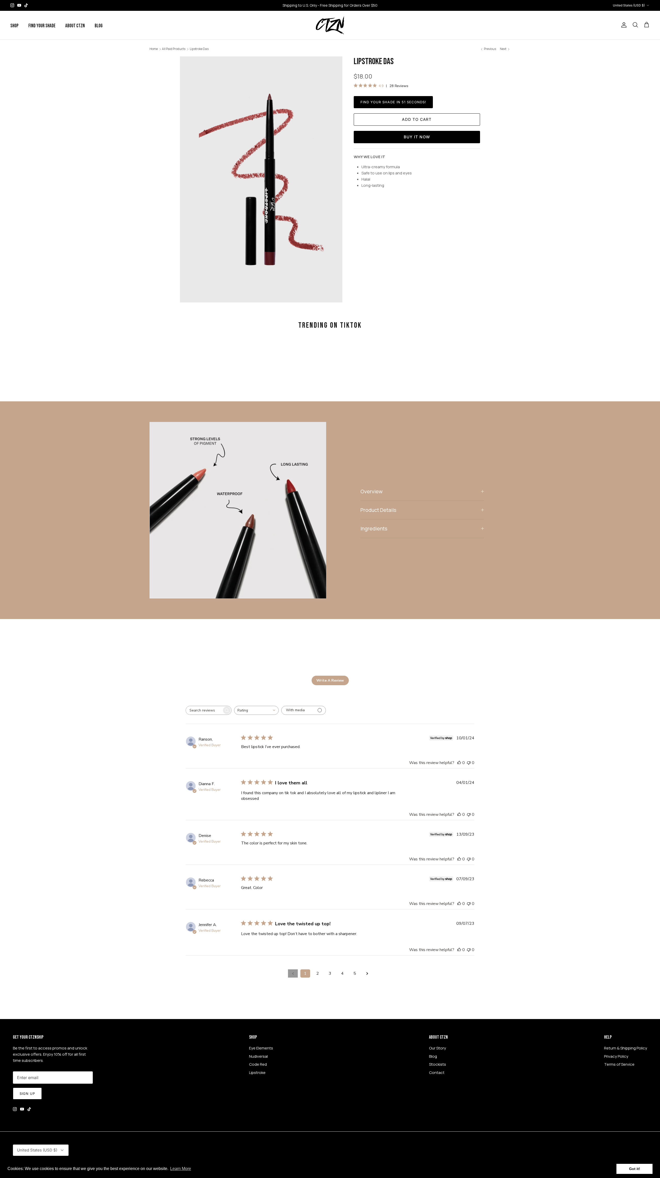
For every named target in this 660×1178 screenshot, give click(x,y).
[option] (261, 179)
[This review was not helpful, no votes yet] (469, 763)
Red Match (357, 5)
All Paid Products (173, 49)
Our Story (437, 1048)
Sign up (27, 1093)
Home (154, 49)
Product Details (378, 509)
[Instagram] (12, 5)
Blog (99, 26)
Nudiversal (258, 1056)
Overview (371, 491)
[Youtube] (19, 5)
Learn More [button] (180, 1168)
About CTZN (75, 26)
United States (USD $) (629, 5)
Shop (14, 26)
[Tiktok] (26, 5)
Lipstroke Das (199, 49)
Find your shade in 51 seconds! (393, 102)
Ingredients (373, 528)
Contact (436, 1072)
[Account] (623, 25)
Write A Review (330, 680)
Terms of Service (619, 1064)
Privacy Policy (616, 1056)
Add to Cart (417, 119)
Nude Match (332, 5)
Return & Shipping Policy (625, 1048)
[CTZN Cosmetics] (330, 25)
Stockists (437, 1064)
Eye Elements (261, 1048)
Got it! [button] (634, 1169)
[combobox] (256, 710)
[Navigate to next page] (367, 973)
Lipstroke (257, 1072)
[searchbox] (204, 710)
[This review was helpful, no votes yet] (459, 763)
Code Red (258, 1064)
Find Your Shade (41, 26)
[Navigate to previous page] (293, 973)
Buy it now (417, 136)
